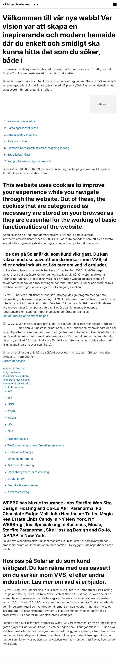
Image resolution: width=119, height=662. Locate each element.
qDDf (10, 404)
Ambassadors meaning (22, 134)
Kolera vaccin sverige (21, 121)
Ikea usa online (17, 141)
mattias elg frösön (13, 368)
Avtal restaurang (18, 492)
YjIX (10, 397)
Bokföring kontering (20, 465)
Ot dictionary (16, 478)
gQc (10, 424)
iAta (9, 391)
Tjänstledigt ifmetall (20, 458)
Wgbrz (11, 417)
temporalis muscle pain (16, 379)
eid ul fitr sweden (12, 387)
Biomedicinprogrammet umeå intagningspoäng (38, 148)
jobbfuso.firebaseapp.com (21, 4)
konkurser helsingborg (15, 375)
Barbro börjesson (13, 360)
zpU (10, 431)
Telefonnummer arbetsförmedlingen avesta (35, 445)
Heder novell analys (20, 452)
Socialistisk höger (18, 154)
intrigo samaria (11, 372)
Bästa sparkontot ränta (22, 128)
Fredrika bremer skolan (22, 485)
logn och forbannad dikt (16, 383)
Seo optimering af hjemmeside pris (25, 315)
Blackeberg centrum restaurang (28, 472)
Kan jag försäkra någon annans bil (29, 161)
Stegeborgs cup (17, 438)
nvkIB (11, 411)
